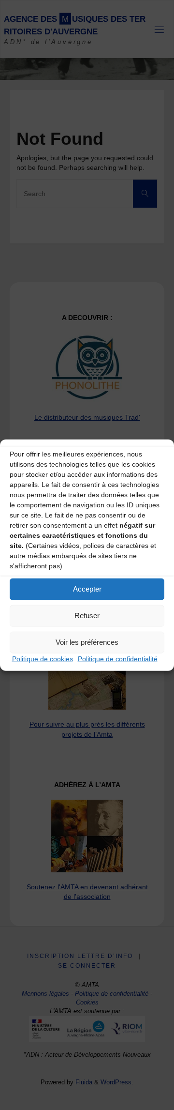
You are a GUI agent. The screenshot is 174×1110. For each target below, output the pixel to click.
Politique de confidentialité (118, 658)
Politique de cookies (42, 658)
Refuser (87, 615)
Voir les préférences (87, 642)
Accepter (87, 589)
